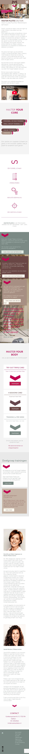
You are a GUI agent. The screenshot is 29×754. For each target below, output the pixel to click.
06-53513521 (14, 721)
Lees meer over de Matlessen (13, 276)
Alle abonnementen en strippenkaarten (15, 447)
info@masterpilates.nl (14, 723)
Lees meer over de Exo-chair (12, 302)
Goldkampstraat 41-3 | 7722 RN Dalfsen (15, 718)
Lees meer (8, 483)
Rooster (17, 736)
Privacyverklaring (19, 742)
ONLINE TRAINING (9, 130)
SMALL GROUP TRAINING (13, 124)
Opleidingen (18, 737)
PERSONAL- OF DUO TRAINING (14, 121)
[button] (15, 383)
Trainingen (18, 734)
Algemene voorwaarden (18, 740)
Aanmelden (18, 732)
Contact (17, 744)
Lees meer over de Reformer (13, 252)
